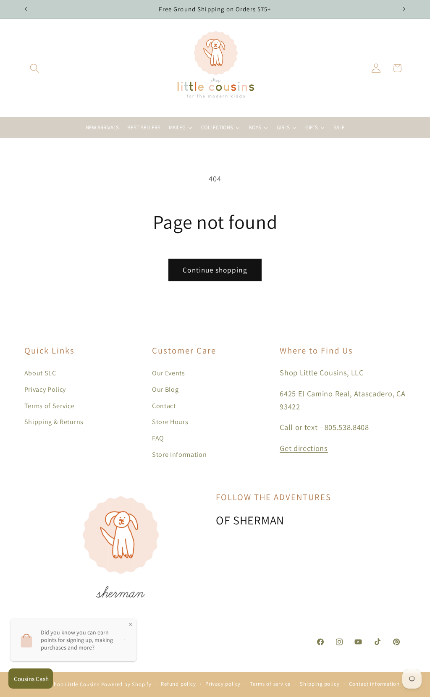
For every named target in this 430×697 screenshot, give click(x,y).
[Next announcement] (404, 9)
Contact (164, 405)
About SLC (40, 373)
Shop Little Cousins (74, 684)
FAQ (158, 438)
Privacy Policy (45, 389)
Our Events (168, 373)
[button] (35, 68)
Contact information (374, 683)
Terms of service (270, 683)
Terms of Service (49, 405)
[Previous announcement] (26, 9)
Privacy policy (223, 683)
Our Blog (165, 389)
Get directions (304, 448)
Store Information (179, 454)
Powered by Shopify (126, 684)
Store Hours (170, 421)
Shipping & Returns (54, 421)
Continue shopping (215, 270)
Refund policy (178, 683)
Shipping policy (319, 683)
